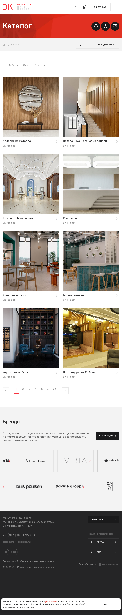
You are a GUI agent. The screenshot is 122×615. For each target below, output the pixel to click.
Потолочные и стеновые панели (85, 141)
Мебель (13, 65)
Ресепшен (70, 218)
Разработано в (87, 564)
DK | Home (95, 552)
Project (24, 5)
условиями (51, 602)
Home (21, 7)
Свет (26, 65)
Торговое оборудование (19, 218)
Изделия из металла (17, 141)
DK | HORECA (97, 542)
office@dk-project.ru (17, 541)
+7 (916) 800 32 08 (19, 535)
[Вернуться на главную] (8, 7)
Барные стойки (73, 295)
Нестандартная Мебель (79, 372)
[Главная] (4, 45)
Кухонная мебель (14, 295)
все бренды (106, 435)
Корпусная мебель (15, 372)
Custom (40, 65)
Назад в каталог (107, 45)
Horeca (23, 9)
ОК (105, 604)
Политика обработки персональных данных (29, 561)
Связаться (100, 7)
